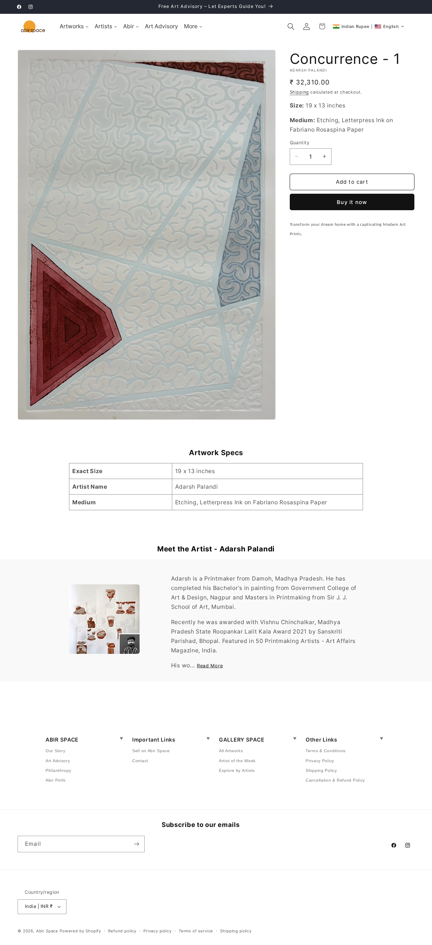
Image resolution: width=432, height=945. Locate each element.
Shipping (299, 91)
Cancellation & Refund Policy (335, 780)
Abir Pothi (56, 780)
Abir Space (47, 931)
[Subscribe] (136, 844)
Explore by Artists (237, 770)
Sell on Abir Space (151, 750)
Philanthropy (58, 770)
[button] (291, 26)
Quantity (300, 142)
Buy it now (352, 202)
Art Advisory (58, 760)
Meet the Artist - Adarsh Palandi (216, 549)
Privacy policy (157, 931)
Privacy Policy (320, 760)
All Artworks (231, 750)
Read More (210, 666)
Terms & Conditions (326, 750)
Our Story (55, 750)
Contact (140, 760)
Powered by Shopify (80, 931)
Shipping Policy (321, 770)
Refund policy (122, 931)
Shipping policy (236, 931)
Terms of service (196, 931)
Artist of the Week (237, 760)
